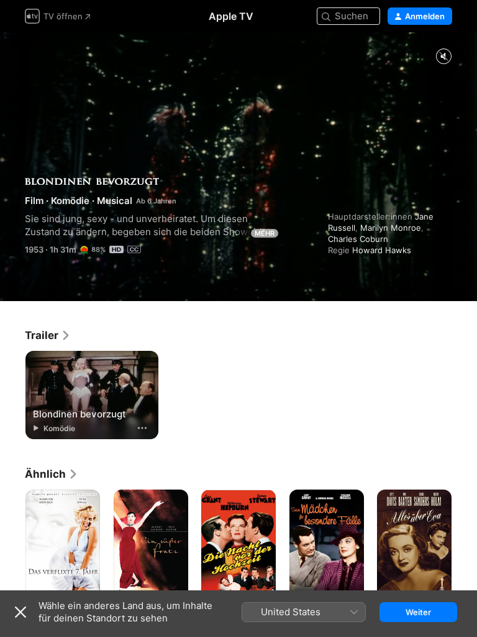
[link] (48, 335)
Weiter (418, 612)
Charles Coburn (358, 239)
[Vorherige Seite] (12, 545)
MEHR (265, 233)
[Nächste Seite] (464, 545)
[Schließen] (20, 612)
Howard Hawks (381, 250)
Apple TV (231, 16)
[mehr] (142, 428)
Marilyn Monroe (390, 228)
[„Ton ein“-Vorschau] (443, 57)
